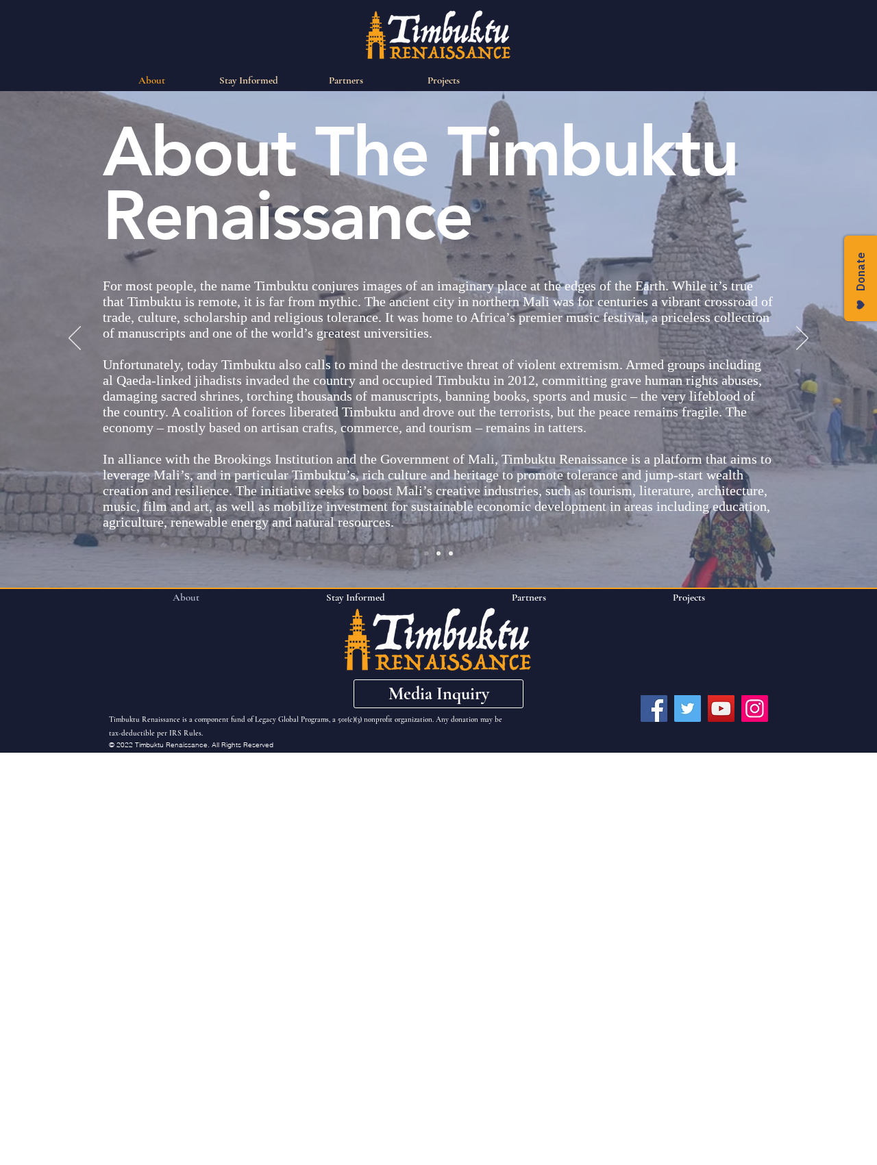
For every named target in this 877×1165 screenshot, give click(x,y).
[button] (438, 693)
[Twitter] (687, 708)
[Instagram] (754, 708)
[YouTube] (721, 708)
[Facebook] (654, 708)
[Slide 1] (426, 553)
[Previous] (75, 339)
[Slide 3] (451, 553)
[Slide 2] (438, 553)
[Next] (802, 339)
